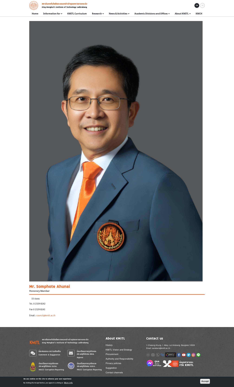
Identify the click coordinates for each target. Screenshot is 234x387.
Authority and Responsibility (119, 358)
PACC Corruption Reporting (89, 369)
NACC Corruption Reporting (51, 369)
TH (202, 5)
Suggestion (111, 367)
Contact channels (114, 372)
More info (68, 383)
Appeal (80, 357)
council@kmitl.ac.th (45, 315)
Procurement (112, 354)
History (109, 345)
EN (197, 5)
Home (35, 13)
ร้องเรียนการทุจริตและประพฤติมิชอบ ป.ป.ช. (48, 364)
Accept (205, 381)
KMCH (199, 13)
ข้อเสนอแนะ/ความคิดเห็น (50, 351)
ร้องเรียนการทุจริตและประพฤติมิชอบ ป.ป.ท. (87, 364)
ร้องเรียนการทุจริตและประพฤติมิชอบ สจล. (86, 352)
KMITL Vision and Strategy (119, 349)
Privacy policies (113, 363)
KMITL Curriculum (77, 13)
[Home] (34, 5)
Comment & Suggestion (49, 354)
